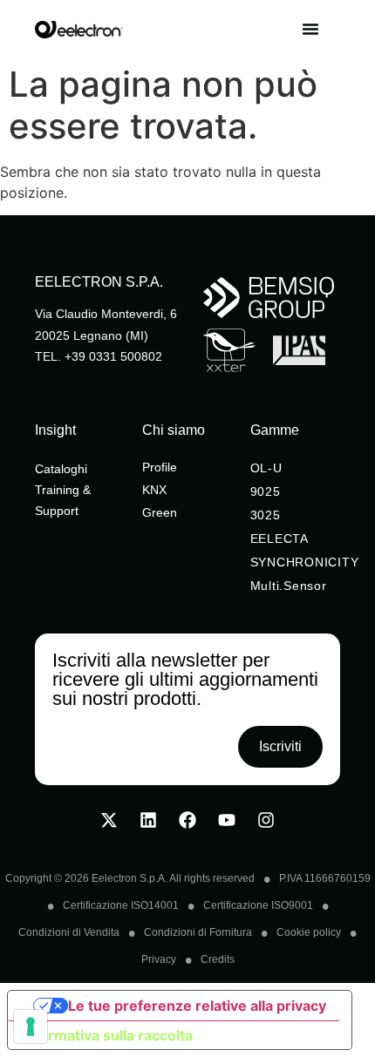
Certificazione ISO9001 (258, 905)
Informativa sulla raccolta (107, 1035)
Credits (218, 959)
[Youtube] (226, 820)
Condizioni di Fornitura (198, 932)
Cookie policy (308, 932)
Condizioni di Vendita (68, 932)
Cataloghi (61, 469)
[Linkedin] (148, 820)
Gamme (274, 430)
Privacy (158, 959)
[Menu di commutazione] (321, 29)
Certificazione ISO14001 (121, 905)
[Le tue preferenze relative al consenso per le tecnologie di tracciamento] (30, 1026)
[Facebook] (187, 820)
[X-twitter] (109, 820)
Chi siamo (173, 430)
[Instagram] (266, 820)
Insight (55, 430)
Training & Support (63, 500)
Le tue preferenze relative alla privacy (197, 1005)
